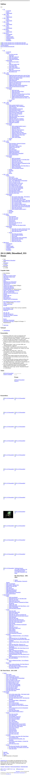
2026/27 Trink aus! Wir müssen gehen (17, 225)
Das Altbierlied (6, 307)
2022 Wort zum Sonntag (17, 233)
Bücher (10, 173)
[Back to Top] (1, 758)
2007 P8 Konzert (12, 149)
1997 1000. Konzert (13, 115)
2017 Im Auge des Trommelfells (16, 188)
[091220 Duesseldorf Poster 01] (20, 381)
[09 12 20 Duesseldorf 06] (20, 427)
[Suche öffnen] (15, 48)
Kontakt (2, 766)
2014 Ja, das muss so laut (14, 181)
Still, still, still (6, 312)
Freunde (5, 305)
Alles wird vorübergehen (8, 291)
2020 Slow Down (13, 731)
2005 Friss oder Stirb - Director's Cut (17, 644)
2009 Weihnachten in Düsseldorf (16, 153)
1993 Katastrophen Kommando (16, 108)
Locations (8, 35)
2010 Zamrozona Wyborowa (15, 633)
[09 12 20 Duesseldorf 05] (9, 427)
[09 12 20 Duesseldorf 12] (20, 470)
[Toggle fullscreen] (19, 373)
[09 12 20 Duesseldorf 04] (20, 413)
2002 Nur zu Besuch (13, 613)
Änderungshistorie (10, 38)
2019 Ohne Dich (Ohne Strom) (16, 726)
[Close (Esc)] (14, 373)
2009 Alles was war (13, 627)
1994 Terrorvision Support (15, 110)
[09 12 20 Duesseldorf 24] (20, 555)
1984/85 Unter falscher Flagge (15, 77)
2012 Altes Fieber (13, 715)
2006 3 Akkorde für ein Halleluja (16, 650)
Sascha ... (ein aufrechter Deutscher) (11, 290)
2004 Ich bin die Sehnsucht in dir (16, 619)
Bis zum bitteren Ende (8, 309)
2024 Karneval (12, 221)
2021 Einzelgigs (12, 216)
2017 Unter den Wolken (14, 719)
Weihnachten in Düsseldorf (9, 260)
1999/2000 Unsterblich (14, 122)
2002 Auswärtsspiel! (13, 144)
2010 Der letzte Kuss (13, 632)
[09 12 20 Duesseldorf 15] (9, 498)
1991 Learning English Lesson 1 (16, 105)
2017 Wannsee (12, 720)
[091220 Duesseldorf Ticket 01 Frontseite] (8, 374)
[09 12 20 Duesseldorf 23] (9, 555)
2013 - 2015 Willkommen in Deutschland (18, 180)
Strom (4, 274)
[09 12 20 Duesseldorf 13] (9, 484)
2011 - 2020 (6, 25)
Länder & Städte (9, 36)
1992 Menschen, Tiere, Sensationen (17, 106)
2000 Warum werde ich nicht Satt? (16, 120)
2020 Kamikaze (12, 728)
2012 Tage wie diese (13, 178)
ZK (4, 9)
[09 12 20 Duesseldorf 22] (20, 541)
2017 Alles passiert (13, 721)
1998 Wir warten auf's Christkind (16, 118)
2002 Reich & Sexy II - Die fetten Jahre (20, 159)
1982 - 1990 (6, 14)
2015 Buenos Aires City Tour (15, 184)
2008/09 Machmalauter (14, 152)
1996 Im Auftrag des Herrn (18, 132)
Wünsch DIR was (7, 295)
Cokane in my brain (7, 285)
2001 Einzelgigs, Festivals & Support (17, 143)
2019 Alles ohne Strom (14, 193)
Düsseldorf (5, 262)
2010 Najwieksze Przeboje (18, 168)
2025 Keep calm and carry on (15, 222)
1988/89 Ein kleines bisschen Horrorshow (18, 85)
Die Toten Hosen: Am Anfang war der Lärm (18, 747)
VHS (10, 101)
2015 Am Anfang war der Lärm (16, 183)
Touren (7, 12)
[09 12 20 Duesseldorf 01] (9, 399)
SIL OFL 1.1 (8, 773)
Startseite (5, 752)
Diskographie (9, 13)
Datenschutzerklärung (15, 766)
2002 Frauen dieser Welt (14, 612)
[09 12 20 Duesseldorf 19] (9, 527)
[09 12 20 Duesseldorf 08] (20, 442)
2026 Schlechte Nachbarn (17, 238)
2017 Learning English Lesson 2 (19, 204)
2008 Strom (11, 625)
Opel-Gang (5, 325)
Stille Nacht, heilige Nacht (9, 276)
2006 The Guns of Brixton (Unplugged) (18, 624)
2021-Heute (6, 29)
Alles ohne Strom (13, 748)
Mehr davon (6, 33)
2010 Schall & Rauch (13, 154)
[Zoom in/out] (20, 373)
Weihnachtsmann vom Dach (9, 283)
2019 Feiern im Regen (14, 727)
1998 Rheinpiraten (13, 117)
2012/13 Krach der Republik (15, 179)
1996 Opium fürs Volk (17, 131)
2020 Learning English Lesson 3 (19, 209)
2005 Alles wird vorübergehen (15, 622)
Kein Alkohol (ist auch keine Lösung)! (11, 301)
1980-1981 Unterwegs (14, 56)
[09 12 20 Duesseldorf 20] (20, 527)
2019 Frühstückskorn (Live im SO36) (17, 723)
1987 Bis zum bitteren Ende (18, 95)
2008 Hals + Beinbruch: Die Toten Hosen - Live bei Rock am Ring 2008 (18, 652)
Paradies (5, 294)
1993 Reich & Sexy (16, 128)
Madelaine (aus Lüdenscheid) (9, 281)
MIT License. (16, 772)
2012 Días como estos (14, 733)
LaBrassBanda (6, 330)
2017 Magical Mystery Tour (15, 185)
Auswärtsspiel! (6, 279)
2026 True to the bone (16, 241)
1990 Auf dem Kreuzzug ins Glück (16, 86)
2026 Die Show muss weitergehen (19, 237)
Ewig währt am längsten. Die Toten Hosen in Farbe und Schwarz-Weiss (19, 665)
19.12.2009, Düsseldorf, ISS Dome (21, 569)
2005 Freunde (12, 623)
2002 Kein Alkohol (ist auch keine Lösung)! (18, 615)
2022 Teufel (14, 236)
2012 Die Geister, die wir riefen (19, 199)
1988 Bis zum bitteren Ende (15, 82)
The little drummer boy (8, 314)
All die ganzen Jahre (7, 304)
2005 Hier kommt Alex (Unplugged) (17, 620)
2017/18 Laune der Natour (15, 189)
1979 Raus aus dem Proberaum (13, 55)
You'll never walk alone (8, 321)
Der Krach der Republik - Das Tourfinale (18, 746)
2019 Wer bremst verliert (14, 190)
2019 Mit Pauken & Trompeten (16, 191)
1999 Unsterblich (15, 136)
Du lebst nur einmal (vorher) (9, 275)
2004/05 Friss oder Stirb (14, 147)
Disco (4, 280)
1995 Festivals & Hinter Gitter (15, 112)
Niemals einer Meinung (8, 286)
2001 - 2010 (6, 21)
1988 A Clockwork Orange (15, 84)
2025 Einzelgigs (12, 223)
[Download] (17, 373)
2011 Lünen (11, 176)
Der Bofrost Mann (7, 289)
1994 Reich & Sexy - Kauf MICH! (16, 111)
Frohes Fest (5, 278)
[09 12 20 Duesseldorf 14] (20, 484)
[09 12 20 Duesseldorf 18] (20, 512)
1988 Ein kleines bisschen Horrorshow (20, 96)
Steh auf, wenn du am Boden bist (10, 293)
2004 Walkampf (12, 617)
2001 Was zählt (12, 611)
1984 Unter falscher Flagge (18, 91)
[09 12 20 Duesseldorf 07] (9, 442)
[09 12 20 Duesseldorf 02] (20, 399)
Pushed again (6, 296)
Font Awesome (22, 772)
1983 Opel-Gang (15, 90)
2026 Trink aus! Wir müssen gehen (19, 230)
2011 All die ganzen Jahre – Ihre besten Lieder (19, 694)
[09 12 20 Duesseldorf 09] (9, 456)
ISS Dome (5, 265)
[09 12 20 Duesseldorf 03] (9, 413)
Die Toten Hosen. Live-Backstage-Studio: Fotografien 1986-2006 (18, 667)
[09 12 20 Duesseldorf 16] (20, 498)
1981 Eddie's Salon (13, 66)
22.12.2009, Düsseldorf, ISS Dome (21, 572)
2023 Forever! (12, 220)
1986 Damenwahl (13, 80)
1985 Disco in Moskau (14, 79)
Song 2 (4, 302)
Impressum (7, 766)
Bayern (5, 319)
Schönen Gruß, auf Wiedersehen (10, 299)
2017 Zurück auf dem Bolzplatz (16, 186)
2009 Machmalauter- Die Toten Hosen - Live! (19, 606)
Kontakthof (8, 40)
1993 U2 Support (13, 107)
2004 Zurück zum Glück (17, 162)
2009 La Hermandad (16, 167)
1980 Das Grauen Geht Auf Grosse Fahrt (14, 65)
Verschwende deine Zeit (8, 288)
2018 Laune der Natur (14, 722)
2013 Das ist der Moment (14, 717)
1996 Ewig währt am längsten (15, 113)
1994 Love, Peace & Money (18, 129)
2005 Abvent (12, 148)
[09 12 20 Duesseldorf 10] (20, 456)
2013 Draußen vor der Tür (15, 716)
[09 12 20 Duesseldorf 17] (8, 517)
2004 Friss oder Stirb (16, 160)
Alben (10, 89)
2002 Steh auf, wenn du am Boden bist (17, 614)
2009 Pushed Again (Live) (15, 628)
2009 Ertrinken (12, 630)
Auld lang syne (6, 316)
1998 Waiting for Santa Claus (18, 134)
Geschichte (8, 10)
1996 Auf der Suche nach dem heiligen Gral (14, 71)
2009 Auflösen (12, 629)
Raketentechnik (24, 766)
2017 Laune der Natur (16, 202)
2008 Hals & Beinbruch (14, 150)
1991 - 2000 (6, 18)
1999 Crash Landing (16, 137)
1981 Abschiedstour (13, 58)
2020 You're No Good (14, 732)
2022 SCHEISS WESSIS (17, 235)
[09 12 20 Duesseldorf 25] (9, 569)
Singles (10, 100)
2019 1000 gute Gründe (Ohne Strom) (17, 725)
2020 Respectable (13, 730)
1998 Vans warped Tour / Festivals (16, 116)
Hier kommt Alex (7, 297)
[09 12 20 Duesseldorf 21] (9, 541)
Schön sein (5, 310)
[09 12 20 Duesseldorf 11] (9, 470)
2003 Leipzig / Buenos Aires (15, 146)
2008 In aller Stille (16, 164)
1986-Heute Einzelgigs (14, 59)
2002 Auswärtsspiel (16, 158)
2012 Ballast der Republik (17, 197)
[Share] (16, 373)
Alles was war (6, 284)
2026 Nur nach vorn (16, 240)
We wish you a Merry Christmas (10, 315)
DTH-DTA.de (4, 760)
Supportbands (9, 34)
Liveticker (8, 39)
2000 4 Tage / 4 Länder (14, 121)
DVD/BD (11, 170)
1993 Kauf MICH (16, 127)
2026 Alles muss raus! (16, 231)
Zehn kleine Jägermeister (8, 320)
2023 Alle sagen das (13, 219)
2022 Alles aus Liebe (13, 217)
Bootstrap (18, 771)
